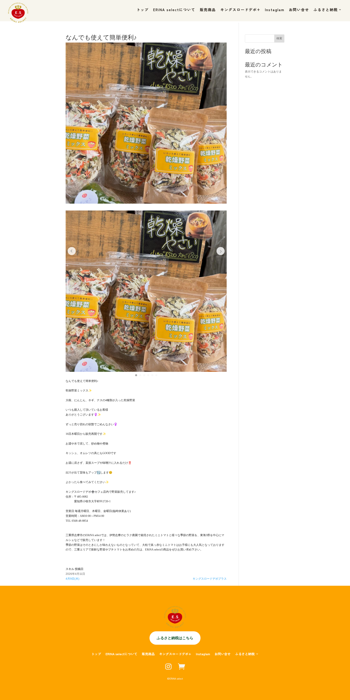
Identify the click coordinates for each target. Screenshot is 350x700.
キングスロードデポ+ (240, 10)
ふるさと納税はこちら (175, 638)
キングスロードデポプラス (210, 578)
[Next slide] (221, 251)
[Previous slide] (72, 251)
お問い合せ (299, 10)
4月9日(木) (72, 578)
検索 (279, 38)
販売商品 (208, 10)
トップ (143, 10)
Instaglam (274, 10)
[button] (136, 375)
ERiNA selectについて (174, 10)
